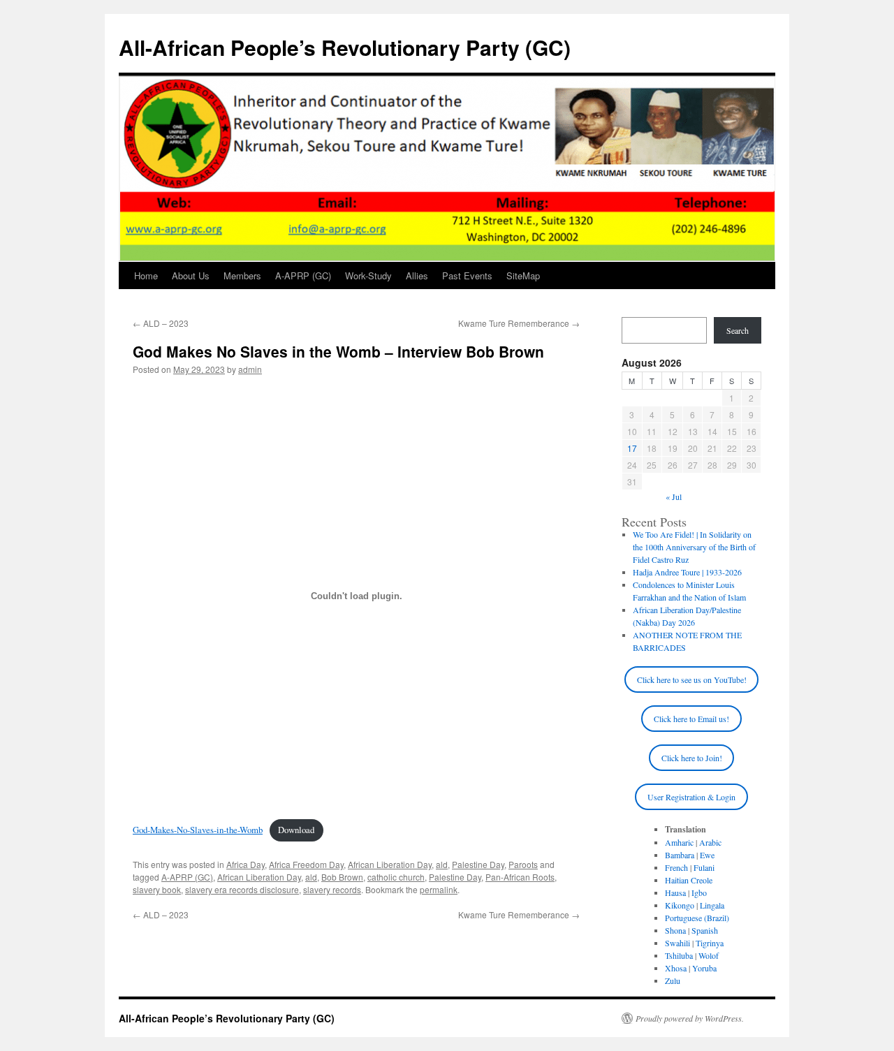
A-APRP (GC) (303, 275)
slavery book (157, 889)
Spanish (704, 930)
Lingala (712, 905)
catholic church (396, 877)
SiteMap (523, 275)
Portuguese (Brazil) (697, 917)
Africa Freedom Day (306, 864)
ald (442, 864)
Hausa (675, 892)
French (676, 867)
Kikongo (679, 905)
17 (632, 448)
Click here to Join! (691, 757)
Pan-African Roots (520, 877)
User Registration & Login (691, 796)
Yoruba (704, 967)
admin (250, 369)
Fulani (704, 867)
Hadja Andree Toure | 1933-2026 (687, 572)
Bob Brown (342, 877)
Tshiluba (679, 955)
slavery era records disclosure (242, 889)
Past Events (467, 275)
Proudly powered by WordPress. (690, 1018)
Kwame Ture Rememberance (519, 323)
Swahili (677, 942)
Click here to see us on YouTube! (692, 679)
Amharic (679, 842)
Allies (417, 275)
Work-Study (368, 275)
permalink (438, 889)
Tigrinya (710, 942)
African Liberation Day (390, 864)
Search (737, 330)
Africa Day (245, 864)
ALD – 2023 (161, 323)
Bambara (679, 854)
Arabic (710, 842)
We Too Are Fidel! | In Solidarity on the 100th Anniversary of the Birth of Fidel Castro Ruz (694, 547)
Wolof (708, 955)
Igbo (699, 892)
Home (146, 275)
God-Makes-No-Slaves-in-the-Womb (198, 829)
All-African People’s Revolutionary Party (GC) (345, 47)
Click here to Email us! (691, 718)
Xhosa (676, 967)
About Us (191, 275)
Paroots (523, 864)
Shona (675, 930)
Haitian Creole (688, 879)
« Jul (674, 496)
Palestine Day (478, 864)
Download (296, 829)
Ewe (707, 854)
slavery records (332, 889)
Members (242, 275)
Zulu (672, 980)
